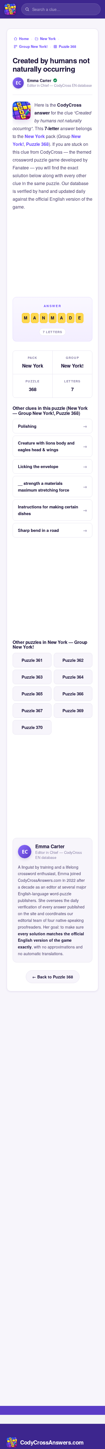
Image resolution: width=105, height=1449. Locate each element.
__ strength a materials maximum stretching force (43, 486)
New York (35, 136)
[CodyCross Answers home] (10, 9)
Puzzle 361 (32, 660)
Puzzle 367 (32, 710)
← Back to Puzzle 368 (52, 977)
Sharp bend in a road (38, 530)
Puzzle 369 (72, 710)
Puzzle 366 (72, 694)
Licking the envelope (38, 466)
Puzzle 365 (32, 694)
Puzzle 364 (72, 677)
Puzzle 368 (37, 144)
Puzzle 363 (32, 677)
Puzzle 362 (72, 660)
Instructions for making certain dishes (48, 510)
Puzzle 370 (32, 727)
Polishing (27, 426)
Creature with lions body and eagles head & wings (46, 446)
